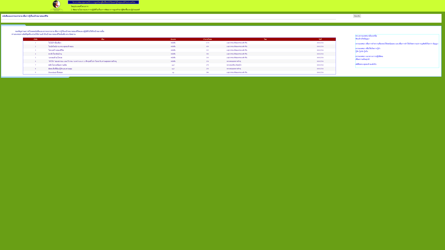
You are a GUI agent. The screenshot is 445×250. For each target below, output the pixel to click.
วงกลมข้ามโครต (55, 58)
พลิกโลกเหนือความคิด (57, 65)
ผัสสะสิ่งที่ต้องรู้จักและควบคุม (60, 69)
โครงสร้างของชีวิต (56, 50)
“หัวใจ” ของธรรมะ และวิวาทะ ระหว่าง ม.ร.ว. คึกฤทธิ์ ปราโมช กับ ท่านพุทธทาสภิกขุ (82, 61)
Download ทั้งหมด (55, 72)
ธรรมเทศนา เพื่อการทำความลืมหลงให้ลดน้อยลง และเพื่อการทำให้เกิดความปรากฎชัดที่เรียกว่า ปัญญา (397, 44)
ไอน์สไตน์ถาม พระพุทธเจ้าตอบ (60, 46)
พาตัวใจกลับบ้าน (55, 54)
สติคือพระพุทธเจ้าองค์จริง (366, 64)
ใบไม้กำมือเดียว (54, 43)
